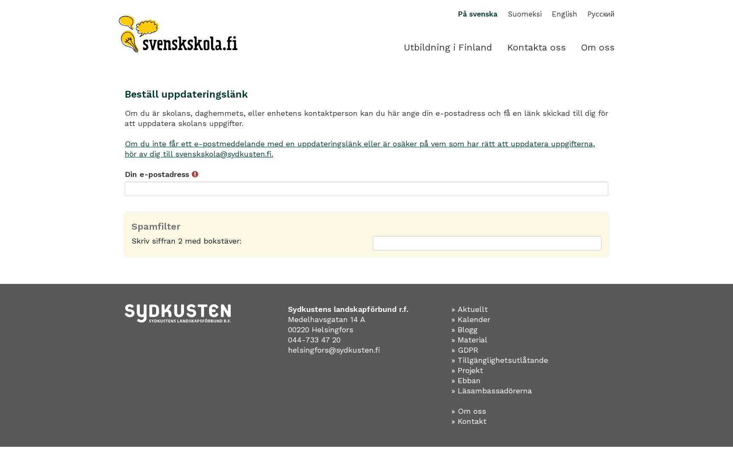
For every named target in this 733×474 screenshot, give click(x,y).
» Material (469, 339)
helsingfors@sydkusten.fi (334, 349)
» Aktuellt (469, 309)
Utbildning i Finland (448, 47)
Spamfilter (156, 227)
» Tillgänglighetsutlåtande (499, 360)
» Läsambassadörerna (491, 390)
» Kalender (470, 319)
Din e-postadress (158, 174)
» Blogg (464, 329)
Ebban (469, 380)
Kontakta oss (536, 47)
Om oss (598, 47)
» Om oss (468, 411)
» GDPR (464, 349)
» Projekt (467, 370)
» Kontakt (469, 421)
